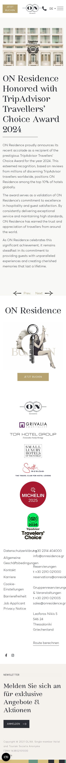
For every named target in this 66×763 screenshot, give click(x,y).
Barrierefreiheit (15, 596)
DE (51, 8)
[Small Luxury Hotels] (33, 453)
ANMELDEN (13, 724)
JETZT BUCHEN (10, 9)
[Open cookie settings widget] (6, 757)
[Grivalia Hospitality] (33, 427)
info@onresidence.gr (48, 556)
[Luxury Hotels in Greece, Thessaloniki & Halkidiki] (33, 438)
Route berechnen (46, 643)
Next (39, 293)
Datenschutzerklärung (20, 551)
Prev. (27, 293)
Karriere (10, 577)
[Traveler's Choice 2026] (33, 528)
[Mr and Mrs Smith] (33, 472)
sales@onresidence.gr (49, 603)
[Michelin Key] (33, 497)
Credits (8, 755)
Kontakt (10, 570)
